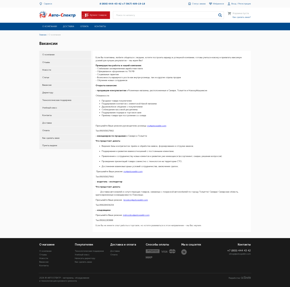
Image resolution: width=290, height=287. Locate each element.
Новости (46, 70)
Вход (233, 3)
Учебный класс (49, 107)
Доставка (68, 26)
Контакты (100, 26)
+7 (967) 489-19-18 (133, 3)
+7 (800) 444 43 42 (239, 250)
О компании (49, 26)
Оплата (84, 26)
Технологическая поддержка (56, 100)
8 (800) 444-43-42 (110, 3)
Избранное (218, 3)
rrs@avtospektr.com (156, 125)
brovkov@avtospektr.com (136, 200)
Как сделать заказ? (242, 17)
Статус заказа (199, 3)
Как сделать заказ (51, 138)
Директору (47, 92)
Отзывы (46, 62)
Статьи (45, 77)
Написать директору (85, 258)
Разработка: (235, 278)
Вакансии (47, 85)
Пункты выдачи (49, 145)
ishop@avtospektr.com (240, 254)
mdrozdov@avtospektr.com (136, 215)
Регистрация (244, 3)
